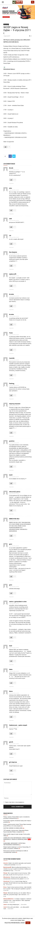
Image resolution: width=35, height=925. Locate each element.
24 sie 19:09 (17, 870)
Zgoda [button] (27, 922)
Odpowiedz (11, 183)
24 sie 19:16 (18, 864)
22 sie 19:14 (12, 902)
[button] (32, 2)
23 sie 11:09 (9, 884)
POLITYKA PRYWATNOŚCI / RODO (15, 922)
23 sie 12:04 (26, 878)
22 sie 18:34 (23, 904)
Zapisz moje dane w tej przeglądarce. (14, 802)
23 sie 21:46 (26, 874)
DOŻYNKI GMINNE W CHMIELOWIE (12, 828)
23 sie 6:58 (5, 890)
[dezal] (17, 12)
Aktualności (6, 24)
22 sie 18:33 (10, 908)
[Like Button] (5, 147)
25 (31, 36)
